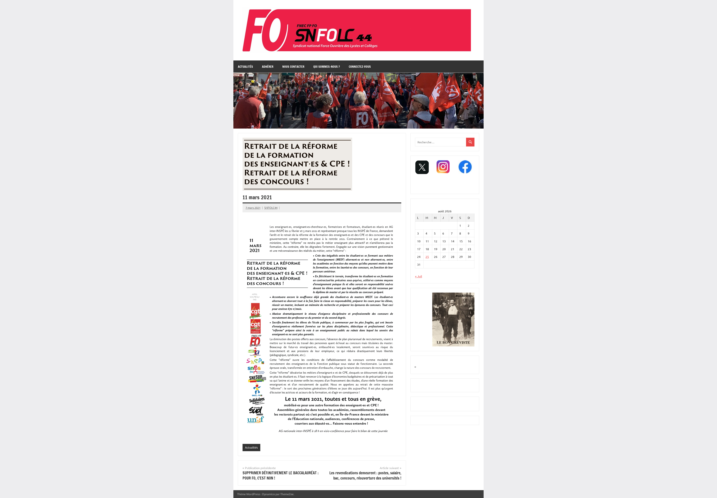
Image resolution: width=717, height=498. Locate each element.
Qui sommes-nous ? (326, 67)
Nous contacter (293, 67)
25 (427, 256)
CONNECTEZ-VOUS (360, 67)
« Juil (418, 276)
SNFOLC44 (270, 207)
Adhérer (267, 67)
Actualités (245, 67)
